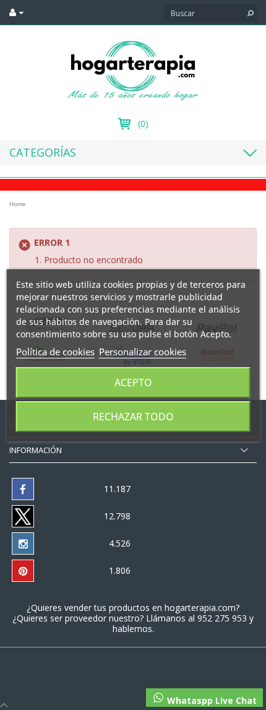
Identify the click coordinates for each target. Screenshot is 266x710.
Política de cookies (55, 351)
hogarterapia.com (200, 607)
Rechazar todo (133, 416)
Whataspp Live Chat (211, 700)
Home (17, 204)
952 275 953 (223, 618)
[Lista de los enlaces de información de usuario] (16, 12)
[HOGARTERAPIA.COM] (133, 69)
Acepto (133, 382)
